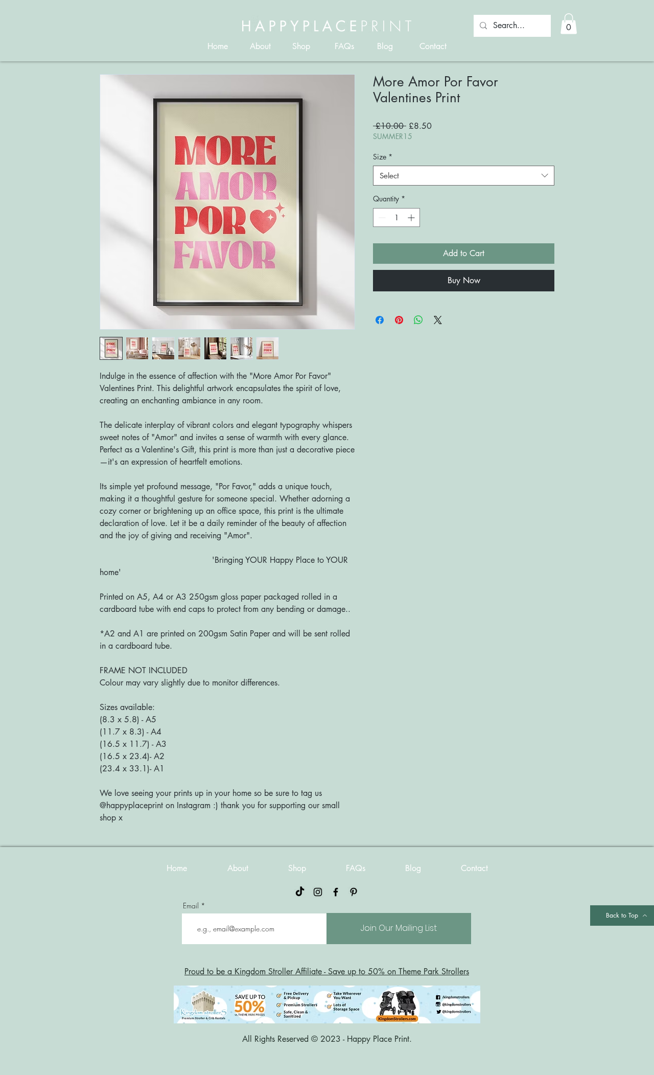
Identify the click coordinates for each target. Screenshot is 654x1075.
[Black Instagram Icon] (317, 892)
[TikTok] (300, 892)
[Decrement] (381, 217)
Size (382, 157)
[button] (568, 23)
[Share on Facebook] (379, 320)
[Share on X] (438, 320)
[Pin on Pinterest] (399, 320)
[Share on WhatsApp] (418, 320)
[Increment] (412, 217)
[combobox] (463, 176)
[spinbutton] (396, 217)
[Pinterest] (353, 892)
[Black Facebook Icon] (335, 892)
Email (191, 905)
